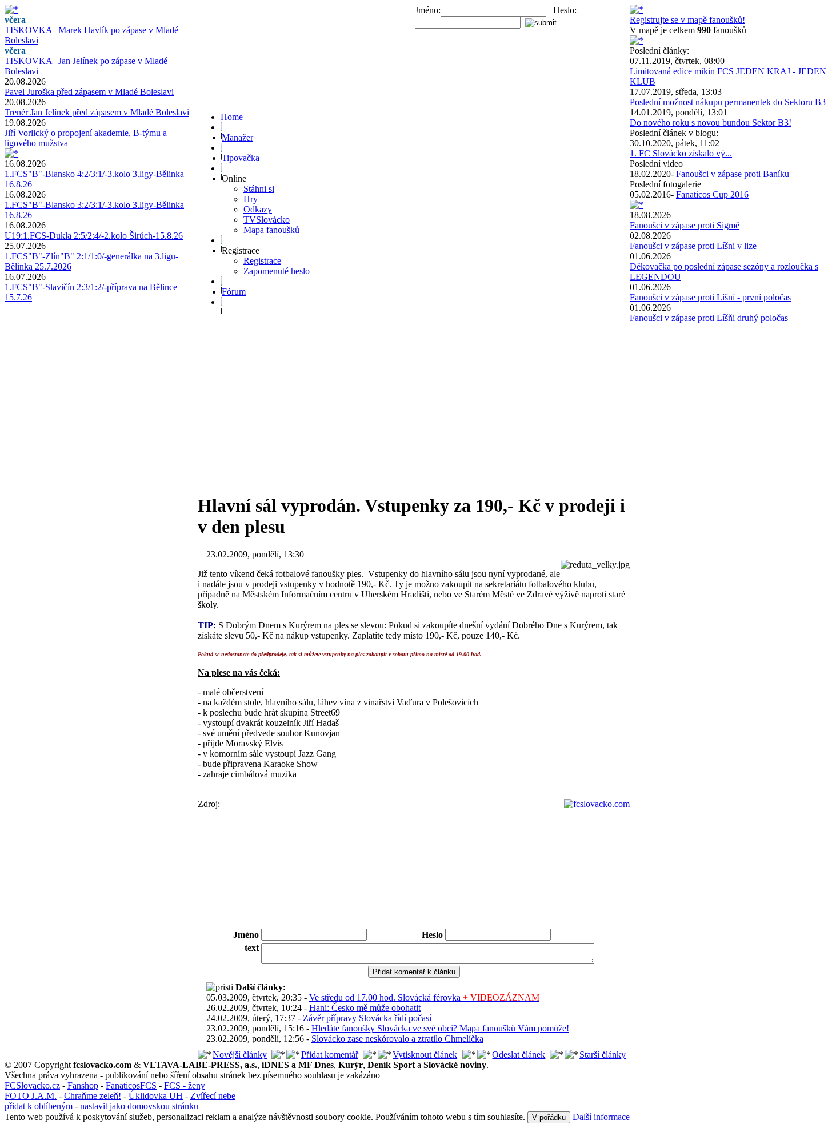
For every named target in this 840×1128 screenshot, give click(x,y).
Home (232, 117)
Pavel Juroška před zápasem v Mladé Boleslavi (89, 92)
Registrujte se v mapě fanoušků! (687, 20)
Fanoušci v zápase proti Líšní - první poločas (710, 297)
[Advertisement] (414, 403)
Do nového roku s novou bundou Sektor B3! (710, 122)
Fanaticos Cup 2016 (712, 194)
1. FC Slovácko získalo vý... (681, 153)
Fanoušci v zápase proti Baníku (732, 174)
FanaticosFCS (131, 1085)
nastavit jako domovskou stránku (139, 1106)
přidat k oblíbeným (39, 1106)
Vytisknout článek (425, 1054)
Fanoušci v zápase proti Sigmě (684, 225)
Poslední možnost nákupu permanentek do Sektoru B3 (728, 102)
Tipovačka (240, 158)
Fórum (234, 291)
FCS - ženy (184, 1085)
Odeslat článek (518, 1054)
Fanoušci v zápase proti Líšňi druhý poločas (709, 318)
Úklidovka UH (156, 1096)
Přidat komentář (329, 1054)
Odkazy (257, 209)
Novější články (240, 1054)
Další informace (601, 1117)
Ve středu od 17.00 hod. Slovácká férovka (424, 997)
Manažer (237, 137)
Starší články (602, 1054)
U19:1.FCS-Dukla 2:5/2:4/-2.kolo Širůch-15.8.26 (94, 235)
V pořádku (549, 1117)
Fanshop (82, 1085)
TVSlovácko (266, 219)
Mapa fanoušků (271, 230)
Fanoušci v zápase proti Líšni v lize (693, 246)
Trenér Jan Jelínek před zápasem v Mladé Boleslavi (97, 112)
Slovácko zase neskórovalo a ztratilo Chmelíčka (397, 1038)
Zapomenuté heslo (276, 271)
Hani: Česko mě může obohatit (365, 1008)
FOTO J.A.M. (31, 1096)
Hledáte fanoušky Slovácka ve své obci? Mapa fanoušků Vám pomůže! (440, 1028)
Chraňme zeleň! (92, 1096)
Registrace (262, 261)
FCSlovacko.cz (32, 1085)
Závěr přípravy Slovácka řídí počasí (367, 1018)
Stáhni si (258, 189)
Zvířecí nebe (212, 1096)
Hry (250, 199)
